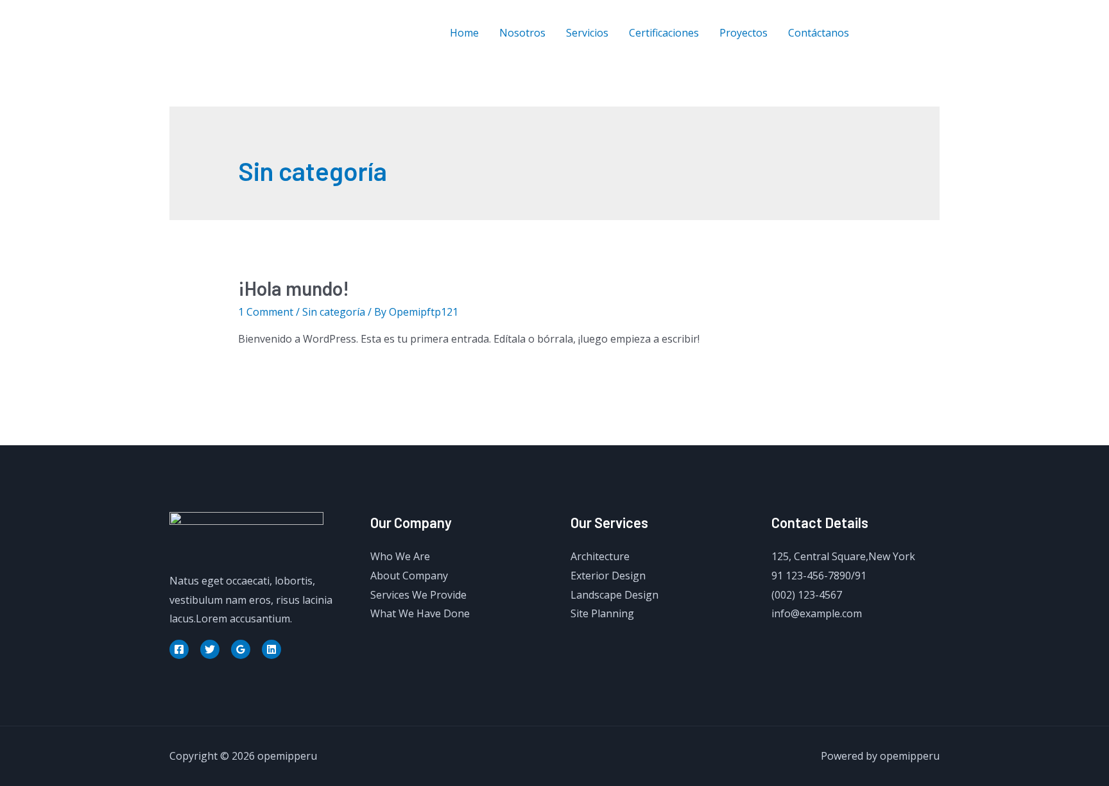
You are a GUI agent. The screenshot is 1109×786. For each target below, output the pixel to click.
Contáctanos (818, 33)
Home (464, 33)
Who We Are (400, 556)
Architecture (600, 556)
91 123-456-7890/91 (818, 575)
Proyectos (743, 33)
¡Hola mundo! (293, 288)
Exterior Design (608, 575)
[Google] (240, 649)
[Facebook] (877, 33)
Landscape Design (614, 595)
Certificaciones (664, 33)
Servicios (587, 33)
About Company (409, 575)
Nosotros (522, 33)
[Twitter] (906, 33)
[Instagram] (935, 33)
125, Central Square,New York (843, 556)
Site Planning (602, 613)
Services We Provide (418, 595)
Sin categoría (333, 312)
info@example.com (816, 613)
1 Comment (265, 312)
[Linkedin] (271, 649)
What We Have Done (420, 613)
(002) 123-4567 (806, 595)
